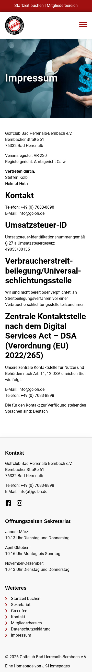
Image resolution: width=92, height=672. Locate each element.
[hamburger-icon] (83, 25)
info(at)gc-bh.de (32, 491)
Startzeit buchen (29, 5)
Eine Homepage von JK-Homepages (37, 666)
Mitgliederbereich (62, 5)
